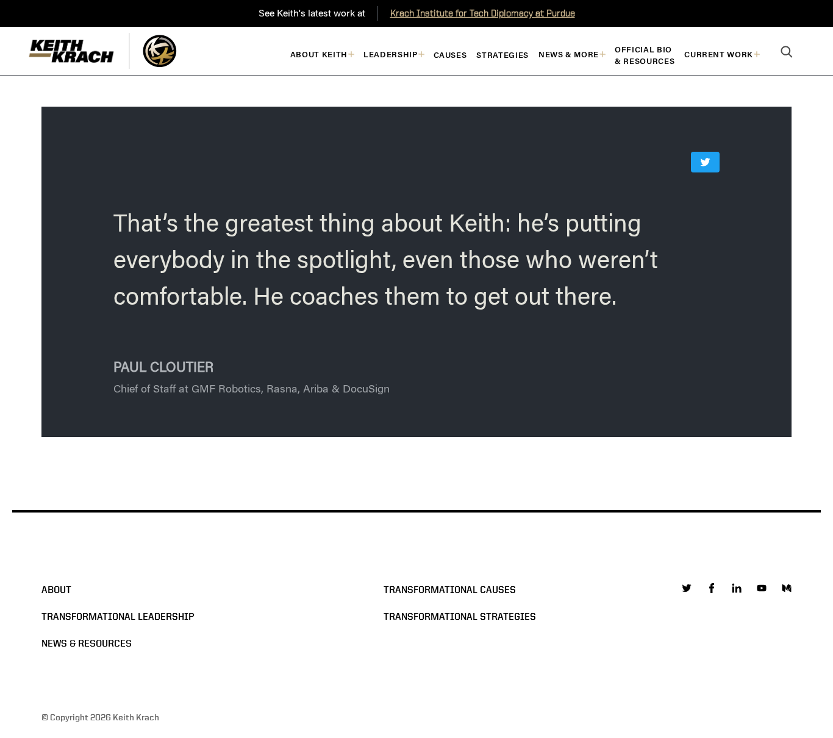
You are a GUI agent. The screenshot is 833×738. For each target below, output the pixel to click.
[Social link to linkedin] (737, 588)
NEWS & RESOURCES (86, 643)
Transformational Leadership (118, 616)
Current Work (718, 54)
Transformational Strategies (460, 616)
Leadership (390, 54)
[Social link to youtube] (762, 588)
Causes (450, 55)
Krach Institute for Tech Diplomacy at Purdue (482, 13)
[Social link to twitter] (687, 588)
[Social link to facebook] (712, 588)
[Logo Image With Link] (159, 51)
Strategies (502, 55)
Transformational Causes (450, 589)
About (56, 589)
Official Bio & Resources (644, 55)
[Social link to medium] (787, 588)
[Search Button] (787, 52)
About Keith (319, 54)
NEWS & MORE (568, 54)
